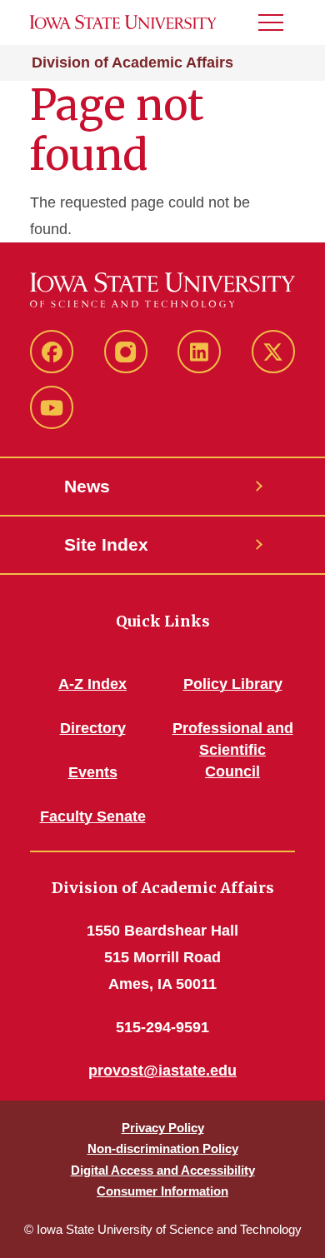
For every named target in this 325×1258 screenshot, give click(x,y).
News (87, 486)
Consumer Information (162, 1191)
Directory (93, 728)
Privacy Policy (163, 1128)
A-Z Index (92, 684)
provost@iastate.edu (162, 1070)
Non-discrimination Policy (163, 1148)
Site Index (106, 544)
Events (93, 772)
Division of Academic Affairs (132, 62)
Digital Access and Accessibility (163, 1170)
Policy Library (232, 684)
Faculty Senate (93, 816)
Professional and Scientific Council (232, 750)
